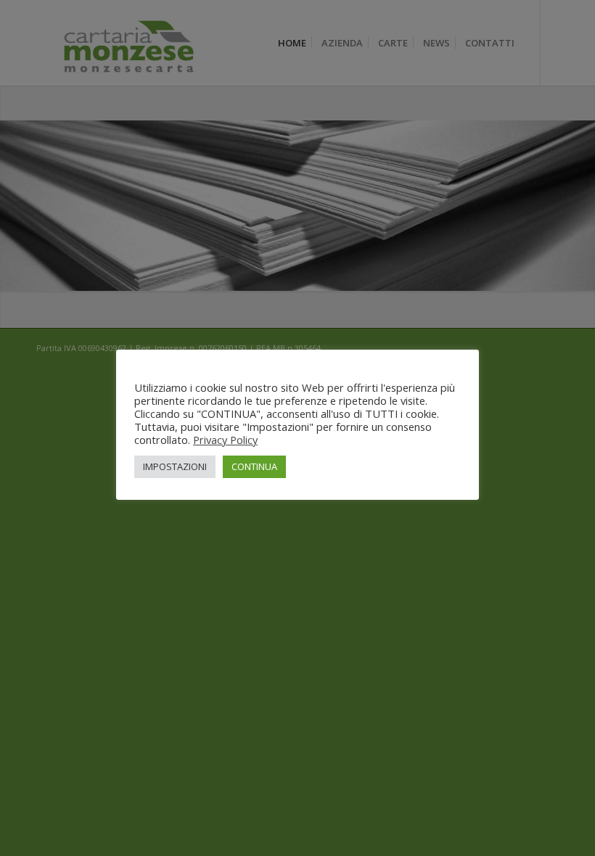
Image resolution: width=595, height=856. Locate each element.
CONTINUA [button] (254, 466)
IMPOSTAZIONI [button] (175, 466)
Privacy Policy (225, 439)
